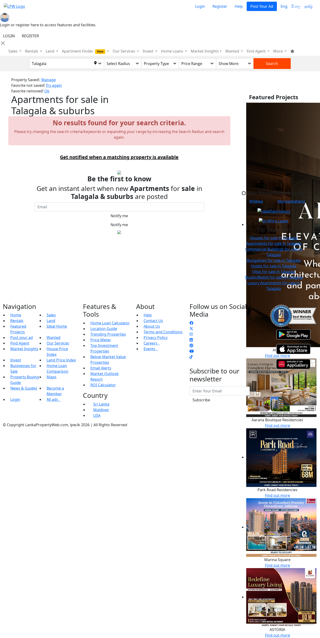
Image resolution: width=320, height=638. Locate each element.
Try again (54, 85)
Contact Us (153, 320)
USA (96, 415)
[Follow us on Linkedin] (191, 339)
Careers (152, 343)
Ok (46, 91)
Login (200, 6)
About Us (152, 326)
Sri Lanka (101, 404)
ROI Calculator (103, 384)
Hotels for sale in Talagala (273, 266)
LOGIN (9, 35)
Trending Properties (108, 334)
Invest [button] (148, 51)
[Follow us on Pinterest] (191, 345)
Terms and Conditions (163, 331)
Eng (284, 6)
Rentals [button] (32, 51)
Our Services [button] (124, 51)
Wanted (53, 337)
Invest (15, 360)
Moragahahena (291, 201)
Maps (51, 377)
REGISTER (30, 35)
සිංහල (296, 6)
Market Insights (24, 348)
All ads (54, 399)
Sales (13, 51)
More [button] (278, 51)
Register (219, 6)
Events (151, 348)
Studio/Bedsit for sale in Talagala (274, 277)
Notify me (119, 215)
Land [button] (50, 51)
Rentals (16, 320)
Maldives (101, 409)
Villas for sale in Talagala (273, 271)
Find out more (277, 495)
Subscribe (201, 400)
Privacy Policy (155, 337)
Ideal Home (57, 326)
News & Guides (23, 388)
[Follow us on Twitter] (191, 328)
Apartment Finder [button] (82, 51)
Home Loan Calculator (110, 323)
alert (15, 242)
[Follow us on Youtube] (192, 351)
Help (239, 6)
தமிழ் (309, 6)
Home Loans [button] (172, 51)
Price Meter (100, 339)
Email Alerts (100, 368)
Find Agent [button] (257, 51)
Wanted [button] (232, 51)
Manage (48, 79)
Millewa (256, 201)
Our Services (58, 343)
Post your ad (21, 337)
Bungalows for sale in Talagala (274, 260)
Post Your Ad (261, 6)
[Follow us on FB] (191, 323)
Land (51, 320)
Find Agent (19, 343)
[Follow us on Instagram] (191, 334)
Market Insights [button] (205, 51)
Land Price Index (61, 360)
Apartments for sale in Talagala (273, 243)
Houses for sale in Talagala (273, 237)
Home (15, 315)
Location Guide (103, 328)
